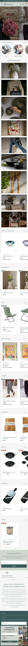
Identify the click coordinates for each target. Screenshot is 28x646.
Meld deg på (10, 641)
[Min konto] (23, 4)
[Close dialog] (26, 627)
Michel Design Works (7, 539)
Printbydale (5, 362)
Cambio (4, 399)
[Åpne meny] (2, 4)
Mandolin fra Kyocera (7, 508)
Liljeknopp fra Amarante (8, 292)
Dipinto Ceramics (6, 254)
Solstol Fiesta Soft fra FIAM (8, 327)
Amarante (5, 291)
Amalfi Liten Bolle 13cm (8, 256)
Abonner (14, 566)
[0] (25, 4)
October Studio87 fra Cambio (9, 401)
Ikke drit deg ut (6, 364)
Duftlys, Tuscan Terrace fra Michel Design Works (8, 542)
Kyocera (4, 507)
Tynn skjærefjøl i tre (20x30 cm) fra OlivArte (10, 438)
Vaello (4, 470)
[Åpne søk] (20, 4)
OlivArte (4, 435)
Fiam (4, 326)
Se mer (25, 42)
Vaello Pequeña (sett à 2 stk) (9, 472)
